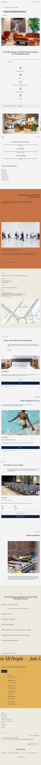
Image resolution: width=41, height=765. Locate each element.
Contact (3, 723)
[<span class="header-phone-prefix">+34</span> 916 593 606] (32, 1)
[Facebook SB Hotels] (32, 744)
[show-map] (20, 311)
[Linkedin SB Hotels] (38, 744)
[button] (3, 137)
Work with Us (4, 725)
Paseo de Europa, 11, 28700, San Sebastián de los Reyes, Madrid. (14, 275)
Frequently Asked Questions (7, 721)
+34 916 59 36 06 (4, 282)
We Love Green (4, 717)
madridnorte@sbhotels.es (6, 280)
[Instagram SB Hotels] (29, 744)
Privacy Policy (15, 737)
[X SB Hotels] (35, 744)
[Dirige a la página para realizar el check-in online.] (31, 1)
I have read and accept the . (10, 737)
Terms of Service (28, 739)
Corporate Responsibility (6, 719)
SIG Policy (3, 727)
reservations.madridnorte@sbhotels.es (9, 287)
